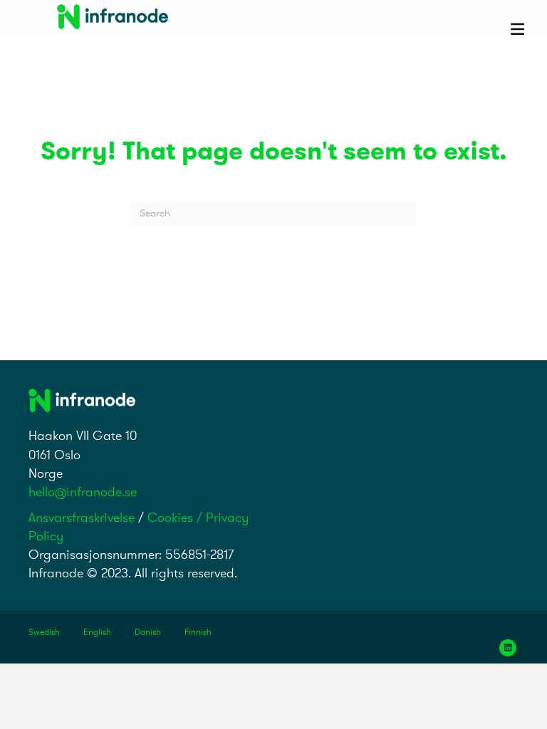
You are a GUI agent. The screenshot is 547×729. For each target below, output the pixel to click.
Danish (148, 631)
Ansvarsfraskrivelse (81, 517)
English (97, 631)
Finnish (198, 631)
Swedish (44, 631)
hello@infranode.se (82, 491)
